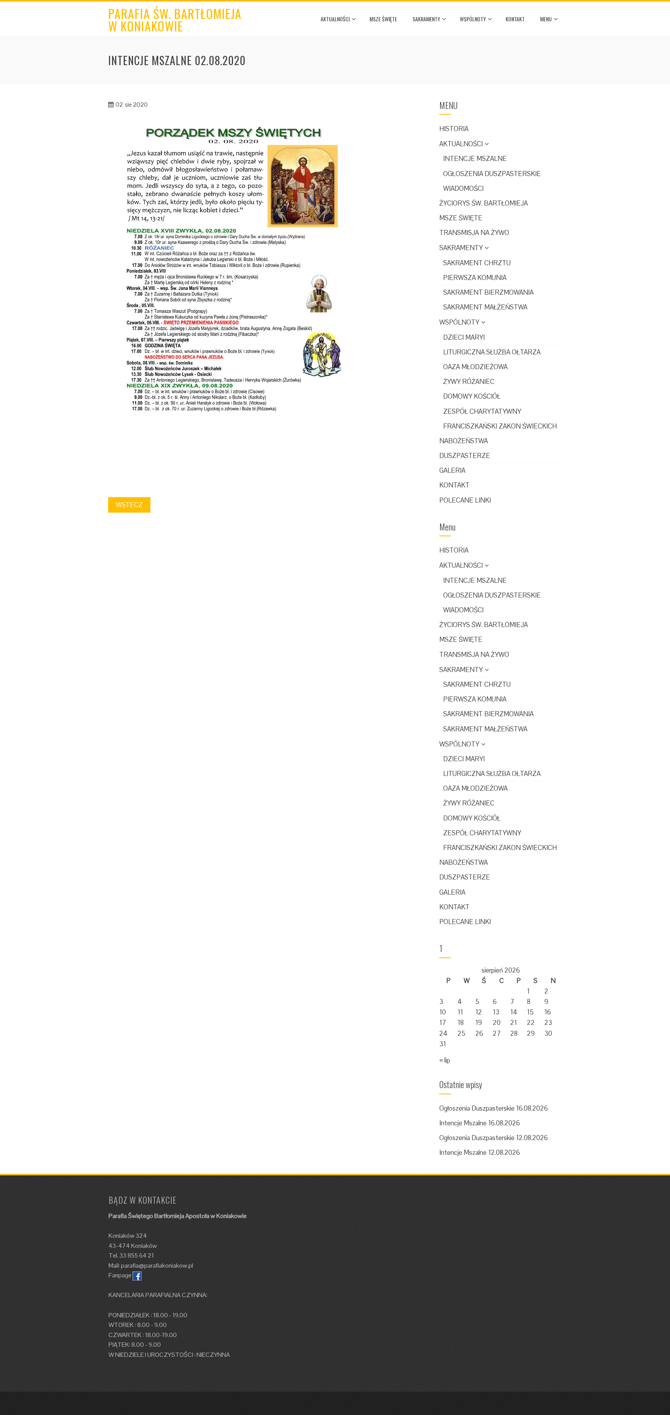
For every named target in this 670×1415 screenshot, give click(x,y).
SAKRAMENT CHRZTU (477, 263)
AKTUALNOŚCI (335, 19)
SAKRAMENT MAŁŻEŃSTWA (485, 307)
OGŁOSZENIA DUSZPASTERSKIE (492, 173)
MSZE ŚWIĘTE (383, 19)
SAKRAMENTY (426, 19)
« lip (444, 1060)
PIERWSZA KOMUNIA (474, 277)
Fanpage (120, 1275)
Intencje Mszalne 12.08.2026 (479, 1152)
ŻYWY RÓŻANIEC (468, 381)
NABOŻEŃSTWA (463, 441)
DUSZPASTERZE (464, 455)
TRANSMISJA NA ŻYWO (474, 232)
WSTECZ (129, 505)
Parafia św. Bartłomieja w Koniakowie (175, 19)
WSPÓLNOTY (473, 19)
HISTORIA (453, 128)
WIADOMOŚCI (463, 188)
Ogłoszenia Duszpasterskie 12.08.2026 (493, 1137)
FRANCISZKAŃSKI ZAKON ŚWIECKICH (500, 426)
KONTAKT (515, 19)
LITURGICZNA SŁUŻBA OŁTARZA (491, 352)
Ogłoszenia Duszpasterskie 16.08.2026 (493, 1108)
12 (478, 1012)
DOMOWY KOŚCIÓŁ (472, 396)
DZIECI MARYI (464, 337)
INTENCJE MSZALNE (475, 158)
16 (547, 1012)
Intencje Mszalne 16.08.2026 (479, 1123)
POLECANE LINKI (465, 500)
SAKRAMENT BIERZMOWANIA (488, 292)
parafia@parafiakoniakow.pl (157, 1265)
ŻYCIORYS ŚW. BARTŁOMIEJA (483, 203)
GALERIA (452, 470)
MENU (546, 19)
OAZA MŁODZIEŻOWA (475, 367)
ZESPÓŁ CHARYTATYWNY (482, 411)
